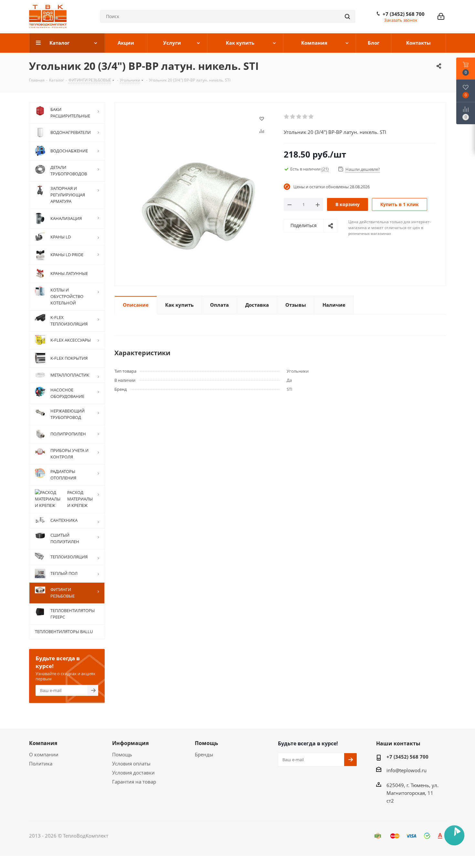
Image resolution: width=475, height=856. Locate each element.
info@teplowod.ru (406, 770)
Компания (43, 743)
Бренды (204, 754)
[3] (299, 116)
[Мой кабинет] (441, 16)
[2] (293, 116)
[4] (305, 116)
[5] (311, 116)
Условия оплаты (131, 763)
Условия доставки (133, 772)
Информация (130, 743)
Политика (40, 763)
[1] (287, 116)
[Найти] (347, 16)
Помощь (122, 754)
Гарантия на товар (134, 781)
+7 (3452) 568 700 (404, 14)
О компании (43, 754)
